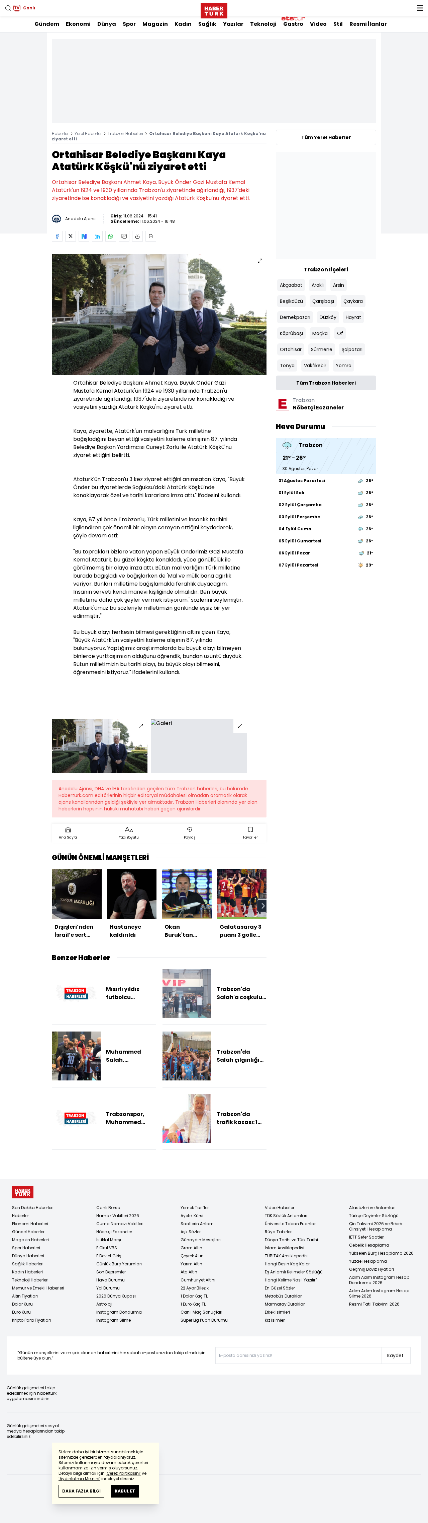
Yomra (343, 365)
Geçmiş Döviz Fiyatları (371, 1269)
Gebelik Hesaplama (369, 1245)
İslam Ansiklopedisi (284, 1248)
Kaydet (395, 1355)
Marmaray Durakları (285, 1304)
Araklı (318, 285)
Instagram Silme (113, 1320)
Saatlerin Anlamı (198, 1224)
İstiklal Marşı (108, 1240)
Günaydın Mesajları (201, 1240)
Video (318, 24)
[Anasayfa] (22, 1192)
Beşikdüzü (291, 301)
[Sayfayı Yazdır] (137, 236)
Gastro (293, 24)
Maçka (320, 333)
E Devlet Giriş (108, 1256)
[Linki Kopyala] (150, 236)
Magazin (155, 24)
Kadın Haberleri (27, 1272)
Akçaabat (291, 285)
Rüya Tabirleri (279, 1232)
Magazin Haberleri (30, 1240)
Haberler (60, 133)
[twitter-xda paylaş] (70, 236)
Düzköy (328, 317)
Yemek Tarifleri (195, 1207)
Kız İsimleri (275, 1320)
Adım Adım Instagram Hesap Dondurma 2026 (379, 1279)
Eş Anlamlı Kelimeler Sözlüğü (294, 1272)
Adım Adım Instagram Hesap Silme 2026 (379, 1293)
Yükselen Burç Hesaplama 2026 (381, 1253)
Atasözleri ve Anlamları (372, 1207)
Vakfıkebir (315, 365)
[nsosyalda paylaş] (84, 236)
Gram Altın (191, 1248)
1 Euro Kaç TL (193, 1304)
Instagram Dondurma (119, 1312)
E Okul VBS (106, 1248)
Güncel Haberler (28, 1232)
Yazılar (233, 24)
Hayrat (353, 317)
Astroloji (104, 1304)
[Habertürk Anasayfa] (214, 9)
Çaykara (353, 301)
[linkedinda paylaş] (97, 236)
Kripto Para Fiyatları (31, 1320)
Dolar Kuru (22, 1304)
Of (340, 333)
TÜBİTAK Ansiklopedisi (287, 1256)
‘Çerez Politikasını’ (123, 1473)
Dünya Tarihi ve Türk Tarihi (291, 1240)
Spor (129, 24)
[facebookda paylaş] (57, 236)
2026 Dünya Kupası (116, 1296)
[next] (263, 906)
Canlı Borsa (108, 1207)
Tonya (287, 365)
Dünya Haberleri (28, 1256)
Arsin (338, 285)
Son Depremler (111, 1272)
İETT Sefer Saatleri (367, 1237)
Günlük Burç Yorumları (119, 1264)
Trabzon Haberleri (125, 133)
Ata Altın (189, 1272)
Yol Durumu (108, 1288)
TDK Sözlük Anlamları (286, 1215)
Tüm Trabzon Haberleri (326, 383)
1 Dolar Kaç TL (194, 1296)
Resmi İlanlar (368, 24)
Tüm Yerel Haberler (326, 137)
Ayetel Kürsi (192, 1215)
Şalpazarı (352, 349)
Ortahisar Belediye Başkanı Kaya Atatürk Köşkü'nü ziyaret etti (159, 136)
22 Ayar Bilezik (195, 1288)
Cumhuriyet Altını (198, 1280)
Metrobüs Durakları (284, 1296)
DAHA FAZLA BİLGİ (81, 1491)
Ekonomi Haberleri (30, 1224)
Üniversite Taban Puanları (291, 1224)
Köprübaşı (291, 333)
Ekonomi (78, 24)
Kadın (183, 24)
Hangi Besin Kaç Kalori (288, 1264)
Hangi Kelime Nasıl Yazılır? (291, 1280)
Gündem (46, 24)
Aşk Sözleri (191, 1232)
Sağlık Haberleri (27, 1264)
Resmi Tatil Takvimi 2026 (374, 1304)
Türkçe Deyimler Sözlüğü (374, 1215)
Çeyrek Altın (192, 1256)
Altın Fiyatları (25, 1296)
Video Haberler (279, 1207)
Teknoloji (263, 24)
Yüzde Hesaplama (368, 1261)
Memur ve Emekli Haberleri (38, 1288)
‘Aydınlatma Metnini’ (79, 1478)
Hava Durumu (110, 1280)
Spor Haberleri (26, 1248)
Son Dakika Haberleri (33, 1207)
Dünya (106, 24)
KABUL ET (125, 1491)
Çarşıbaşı (323, 301)
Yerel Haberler (88, 133)
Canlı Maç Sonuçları (201, 1312)
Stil (338, 24)
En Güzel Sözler (280, 1288)
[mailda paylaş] (124, 236)
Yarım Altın (191, 1264)
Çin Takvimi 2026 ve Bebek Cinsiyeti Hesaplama (376, 1226)
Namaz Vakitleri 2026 (117, 1215)
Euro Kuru (21, 1312)
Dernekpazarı (295, 317)
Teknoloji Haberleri (30, 1280)
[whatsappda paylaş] (110, 236)
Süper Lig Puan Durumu (204, 1320)
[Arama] (8, 8)
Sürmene (321, 349)
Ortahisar (291, 349)
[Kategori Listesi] (420, 8)
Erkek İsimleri (277, 1312)
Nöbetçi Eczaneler (114, 1232)
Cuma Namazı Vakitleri (119, 1224)
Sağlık (207, 24)
